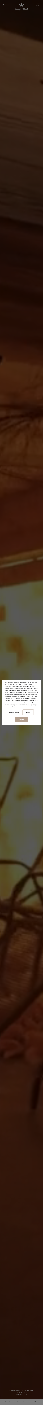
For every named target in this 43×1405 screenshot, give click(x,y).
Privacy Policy (16, 690)
